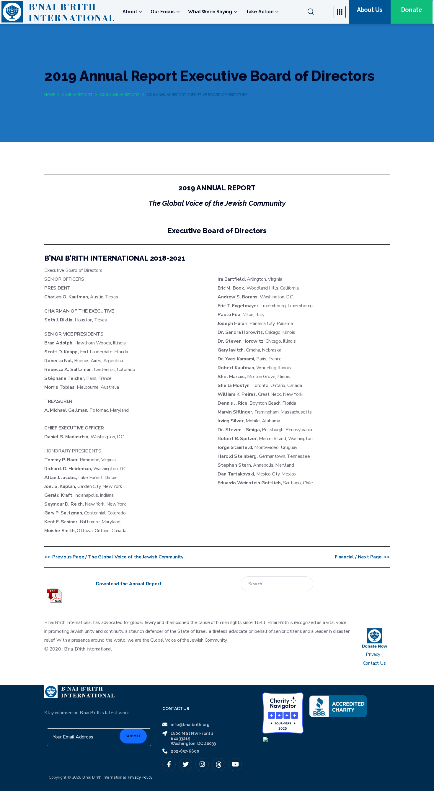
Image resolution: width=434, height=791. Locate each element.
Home (49, 94)
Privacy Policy (140, 777)
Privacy (373, 654)
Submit (133, 736)
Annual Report (77, 94)
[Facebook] (169, 764)
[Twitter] (185, 764)
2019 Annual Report (120, 94)
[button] (317, 11)
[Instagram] (202, 764)
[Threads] (218, 764)
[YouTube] (235, 764)
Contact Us (374, 663)
